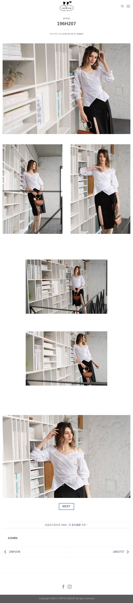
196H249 (14, 551)
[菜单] (128, 6)
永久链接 (76, 525)
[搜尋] (122, 6)
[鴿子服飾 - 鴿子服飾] (66, 6)
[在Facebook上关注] (63, 587)
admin (80, 34)
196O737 (119, 551)
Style (66, 18)
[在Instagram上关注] (70, 587)
